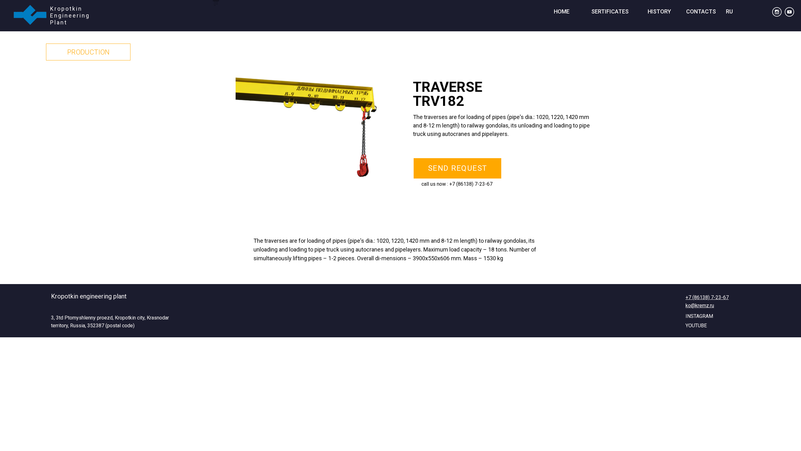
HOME (561, 11)
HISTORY (659, 11)
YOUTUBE (696, 326)
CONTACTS (701, 11)
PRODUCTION (88, 52)
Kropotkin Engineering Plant (70, 15)
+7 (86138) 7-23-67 (470, 184)
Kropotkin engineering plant (89, 296)
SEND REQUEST (457, 168)
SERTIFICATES (610, 11)
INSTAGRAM (699, 316)
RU (729, 11)
